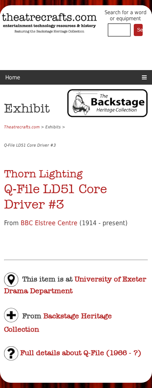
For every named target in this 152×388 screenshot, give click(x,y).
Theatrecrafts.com (22, 127)
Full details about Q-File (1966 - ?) (79, 352)
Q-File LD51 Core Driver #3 (55, 196)
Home (12, 77)
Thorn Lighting (43, 173)
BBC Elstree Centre (49, 223)
